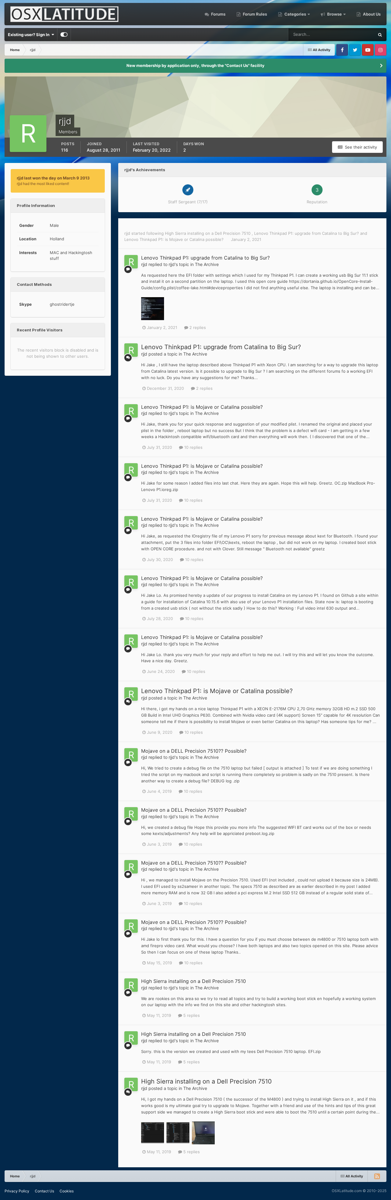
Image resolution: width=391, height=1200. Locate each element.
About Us (371, 14)
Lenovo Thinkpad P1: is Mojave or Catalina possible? (174, 239)
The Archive (207, 264)
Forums (217, 14)
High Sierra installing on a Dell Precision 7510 (208, 233)
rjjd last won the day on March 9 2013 (53, 177)
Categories (295, 14)
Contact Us (44, 1191)
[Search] (380, 34)
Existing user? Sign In (29, 34)
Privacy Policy (17, 1191)
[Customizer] (64, 34)
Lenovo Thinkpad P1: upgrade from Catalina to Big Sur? (307, 233)
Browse (334, 14)
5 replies (191, 1015)
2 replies (197, 327)
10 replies (193, 447)
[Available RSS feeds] (376, 1176)
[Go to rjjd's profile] (131, 261)
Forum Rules (254, 14)
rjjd (127, 233)
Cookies (67, 1191)
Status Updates (352, 34)
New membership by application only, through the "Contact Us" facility (195, 65)
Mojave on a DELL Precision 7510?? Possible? (194, 751)
